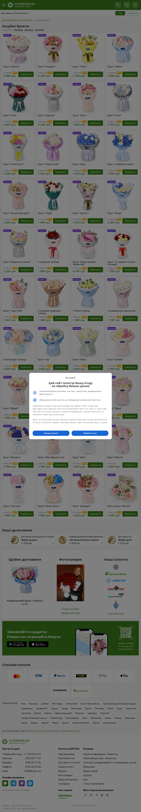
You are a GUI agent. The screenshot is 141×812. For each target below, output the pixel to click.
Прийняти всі (90, 433)
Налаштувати (51, 433)
